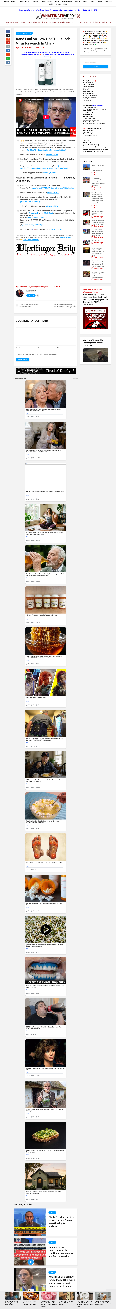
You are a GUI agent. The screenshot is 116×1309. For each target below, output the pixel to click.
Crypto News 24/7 (88, 113)
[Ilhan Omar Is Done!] (86, 242)
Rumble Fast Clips (46, 1)
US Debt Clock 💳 (100, 42)
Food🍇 (92, 42)
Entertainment (67, 1)
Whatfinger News (65, 237)
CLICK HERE (23, 22)
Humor (92, 1)
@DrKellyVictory (26, 168)
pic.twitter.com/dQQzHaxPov (63, 188)
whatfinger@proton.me (92, 128)
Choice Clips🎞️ (87, 33)
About (65, 4)
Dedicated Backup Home (90, 136)
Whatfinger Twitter (88, 134)
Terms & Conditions (89, 132)
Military (77, 1)
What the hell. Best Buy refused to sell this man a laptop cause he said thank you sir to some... (61, 1281)
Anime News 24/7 (88, 116)
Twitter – (94, 39)
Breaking (35, 1)
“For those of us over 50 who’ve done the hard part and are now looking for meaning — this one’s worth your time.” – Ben (95, 149)
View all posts (31, 295)
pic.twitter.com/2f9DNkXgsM (33, 225)
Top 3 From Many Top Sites (91, 144)
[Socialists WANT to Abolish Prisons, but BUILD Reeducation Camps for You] (86, 231)
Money (100, 1)
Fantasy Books (87, 100)
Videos (57, 1)
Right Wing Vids (87, 142)
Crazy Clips (108, 1)
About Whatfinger (88, 130)
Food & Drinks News (89, 118)
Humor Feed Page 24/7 (89, 107)
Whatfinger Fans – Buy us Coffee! (92, 146)
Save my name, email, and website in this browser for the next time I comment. (37, 354)
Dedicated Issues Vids (89, 122)
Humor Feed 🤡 (87, 40)
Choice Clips (86, 90)
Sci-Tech (58, 4)
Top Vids (52, 1212)
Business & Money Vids (90, 95)
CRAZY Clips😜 (96, 33)
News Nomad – (93, 105)
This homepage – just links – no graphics (94, 109)
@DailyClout (48, 213)
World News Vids (88, 91)
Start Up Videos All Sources (91, 120)
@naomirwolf (34, 213)
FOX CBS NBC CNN (88, 84)
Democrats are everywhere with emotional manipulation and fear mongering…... (61, 1251)
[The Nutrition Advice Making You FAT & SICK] (86, 213)
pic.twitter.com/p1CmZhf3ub (57, 168)
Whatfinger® (24, 1)
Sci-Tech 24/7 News (88, 111)
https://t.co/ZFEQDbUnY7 (35, 150)
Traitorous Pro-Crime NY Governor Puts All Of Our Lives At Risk (98, 222)
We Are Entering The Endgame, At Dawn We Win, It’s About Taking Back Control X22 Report (98, 251)
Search (95, 66)
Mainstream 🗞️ (87, 39)
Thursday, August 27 (10, 1)
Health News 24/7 (88, 114)
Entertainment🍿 (98, 35)
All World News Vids (89, 93)
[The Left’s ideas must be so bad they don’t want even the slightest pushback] (30, 1222)
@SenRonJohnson (39, 168)
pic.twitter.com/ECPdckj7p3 (30, 202)
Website (58, 347)
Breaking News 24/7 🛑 (89, 81)
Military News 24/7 (88, 86)
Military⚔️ (90, 35)
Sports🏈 (92, 37)
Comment (18, 325)
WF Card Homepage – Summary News (94, 123)
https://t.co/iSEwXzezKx (37, 218)
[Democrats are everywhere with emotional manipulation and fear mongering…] (30, 1252)
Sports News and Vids (89, 97)
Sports (85, 1)
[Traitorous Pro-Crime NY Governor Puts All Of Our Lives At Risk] (86, 222)
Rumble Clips (101, 31)
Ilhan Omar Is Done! (97, 241)
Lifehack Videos (87, 99)
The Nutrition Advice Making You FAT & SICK (97, 213)
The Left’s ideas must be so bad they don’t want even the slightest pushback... (61, 1222)
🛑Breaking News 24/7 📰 (90, 31)
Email (37, 347)
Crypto (86, 37)
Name (18, 347)
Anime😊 (87, 42)
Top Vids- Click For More (24, 33)
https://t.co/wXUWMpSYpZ (41, 188)
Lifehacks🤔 (103, 39)
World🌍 (98, 37)
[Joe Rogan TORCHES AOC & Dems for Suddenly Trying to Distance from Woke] (86, 274)
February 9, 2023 (52, 154)
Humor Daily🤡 (96, 40)
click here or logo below (31, 239)
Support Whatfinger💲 (89, 44)
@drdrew (61, 166)
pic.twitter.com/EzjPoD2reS (55, 150)
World (51, 4)
